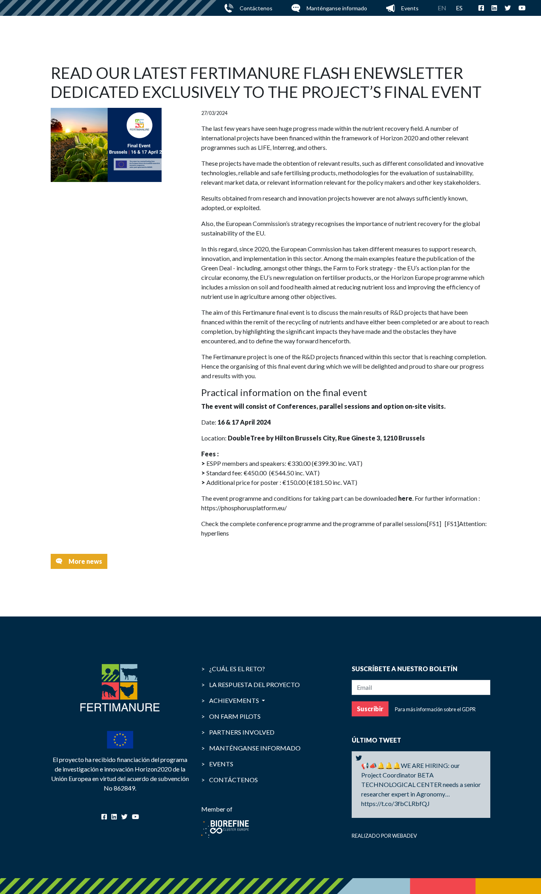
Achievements (230, 700)
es (459, 7)
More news (85, 561)
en (442, 7)
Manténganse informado (337, 8)
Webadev (404, 836)
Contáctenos (256, 8)
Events (410, 8)
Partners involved (237, 732)
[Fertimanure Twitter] (359, 758)
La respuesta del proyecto (250, 684)
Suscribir (370, 708)
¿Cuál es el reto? (233, 668)
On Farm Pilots (231, 716)
